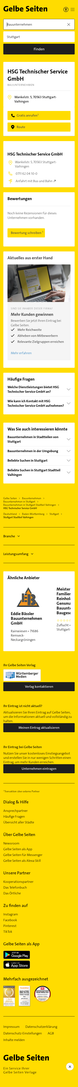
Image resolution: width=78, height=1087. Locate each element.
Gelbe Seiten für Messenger (22, 855)
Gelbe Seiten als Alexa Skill (22, 861)
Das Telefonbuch (15, 887)
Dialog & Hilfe (15, 802)
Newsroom (11, 843)
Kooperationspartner (18, 882)
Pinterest (9, 926)
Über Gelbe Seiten (19, 834)
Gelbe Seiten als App (17, 849)
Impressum (11, 1027)
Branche (9, 536)
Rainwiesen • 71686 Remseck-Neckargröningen (26, 626)
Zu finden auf (15, 905)
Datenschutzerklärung (41, 1027)
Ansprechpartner (15, 811)
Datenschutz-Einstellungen (22, 1033)
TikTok (7, 932)
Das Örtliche (12, 893)
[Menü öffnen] (73, 9)
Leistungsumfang (15, 554)
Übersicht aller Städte (18, 822)
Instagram (10, 914)
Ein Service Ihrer (20, 1070)
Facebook (10, 920)
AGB (51, 1033)
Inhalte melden (14, 1040)
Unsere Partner (16, 873)
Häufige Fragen (14, 817)
